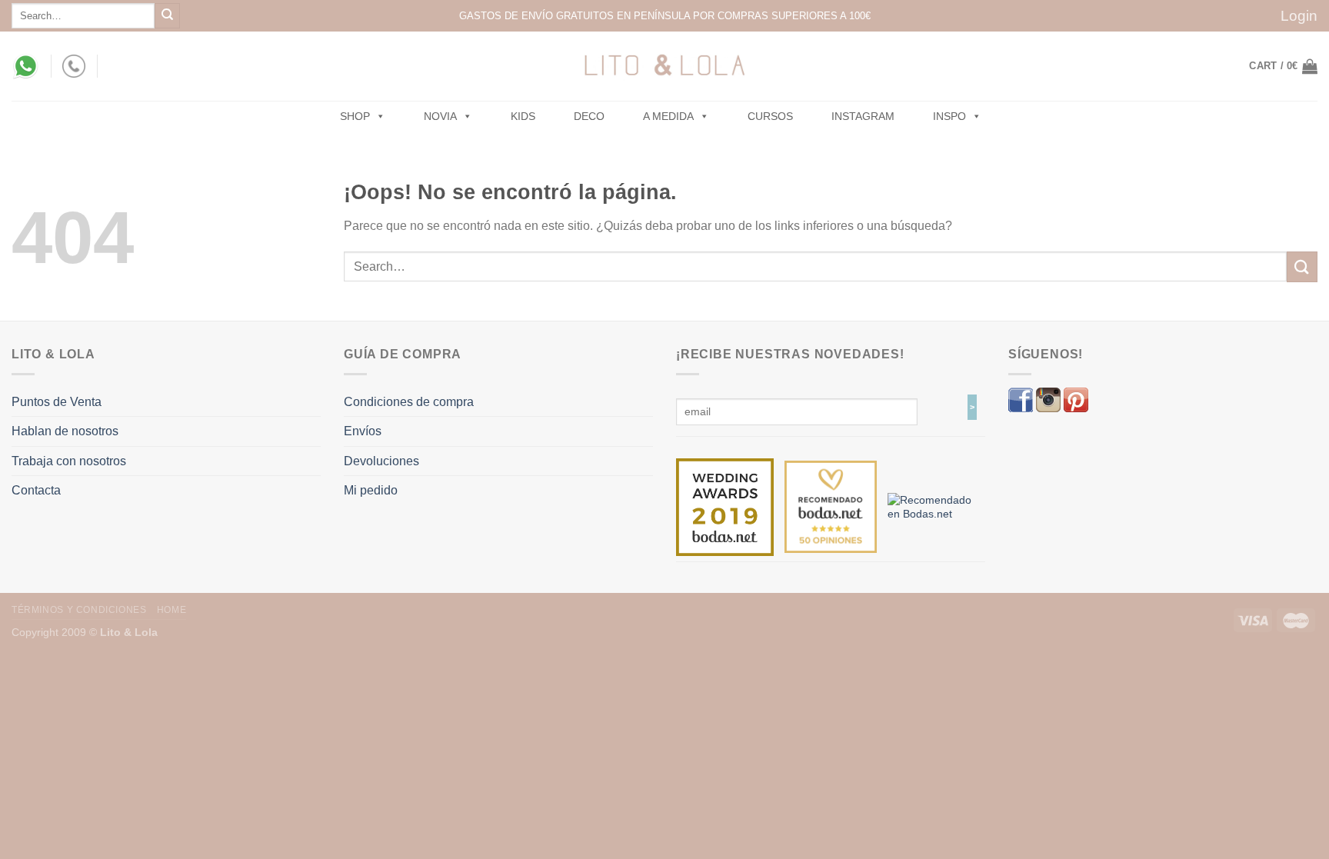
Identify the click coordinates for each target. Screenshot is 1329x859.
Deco (589, 116)
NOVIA (440, 116)
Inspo (949, 116)
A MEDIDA (668, 116)
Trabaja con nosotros (69, 461)
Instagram (862, 116)
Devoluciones (381, 461)
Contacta (36, 490)
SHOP (355, 116)
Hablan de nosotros (65, 431)
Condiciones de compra (409, 401)
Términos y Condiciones (79, 609)
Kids (523, 116)
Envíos (362, 431)
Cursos (770, 116)
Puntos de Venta (57, 401)
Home (171, 609)
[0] (725, 506)
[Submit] (167, 15)
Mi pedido (371, 490)
